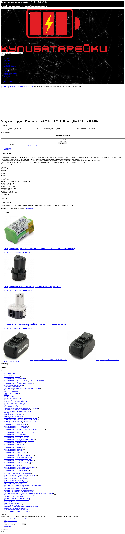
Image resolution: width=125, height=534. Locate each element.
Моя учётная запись (10, 521)
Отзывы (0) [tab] (7, 149)
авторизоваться (29, 208)
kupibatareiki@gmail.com (35, 6)
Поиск (20, 53)
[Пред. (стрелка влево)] (1, 531)
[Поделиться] (5, 529)
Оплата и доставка (10, 66)
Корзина (7, 526)
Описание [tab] (7, 148)
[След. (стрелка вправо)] (3, 531)
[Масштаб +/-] (1, 529)
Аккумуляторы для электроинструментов (20, 86)
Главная (6, 58)
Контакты (7, 63)
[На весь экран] (3, 529)
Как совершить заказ (10, 62)
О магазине (8, 65)
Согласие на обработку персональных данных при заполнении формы (23, 518)
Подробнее (28, 252)
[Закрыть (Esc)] (7, 529)
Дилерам (7, 60)
